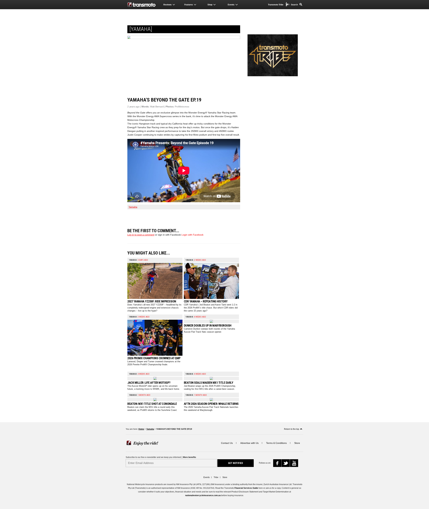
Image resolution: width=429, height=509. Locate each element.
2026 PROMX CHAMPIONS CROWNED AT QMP (153, 358)
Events (231, 5)
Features (188, 5)
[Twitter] (286, 464)
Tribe (216, 477)
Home (141, 429)
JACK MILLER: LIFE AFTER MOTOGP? (148, 382)
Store (297, 443)
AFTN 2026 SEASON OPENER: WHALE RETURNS (211, 403)
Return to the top (291, 429)
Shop (209, 5)
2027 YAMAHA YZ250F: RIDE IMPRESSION (151, 301)
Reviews (167, 5)
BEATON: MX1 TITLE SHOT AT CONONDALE (152, 403)
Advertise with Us (249, 443)
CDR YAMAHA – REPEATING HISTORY (206, 301)
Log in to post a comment (140, 234)
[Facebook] (278, 464)
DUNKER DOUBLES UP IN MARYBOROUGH (207, 325)
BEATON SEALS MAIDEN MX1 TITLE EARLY (208, 382)
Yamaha (133, 207)
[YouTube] (295, 463)
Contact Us (227, 443)
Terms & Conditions (276, 443)
